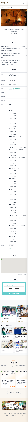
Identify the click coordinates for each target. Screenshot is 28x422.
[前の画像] (3, 18)
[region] (14, 17)
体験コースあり (14, 31)
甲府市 (5, 29)
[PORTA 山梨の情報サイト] (4, 3)
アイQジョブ (12, 365)
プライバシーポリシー (14, 415)
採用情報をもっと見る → (14, 392)
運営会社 (21, 415)
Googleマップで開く (22, 274)
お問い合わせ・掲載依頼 (21, 413)
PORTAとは (4, 413)
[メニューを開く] (26, 3)
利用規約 (6, 415)
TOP (2, 7)
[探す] (23, 3)
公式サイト (11, 249)
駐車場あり (17, 29)
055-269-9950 (14, 88)
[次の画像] (24, 18)
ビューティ (6, 7)
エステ (22, 29)
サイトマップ (10, 413)
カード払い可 (11, 29)
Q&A (15, 413)
